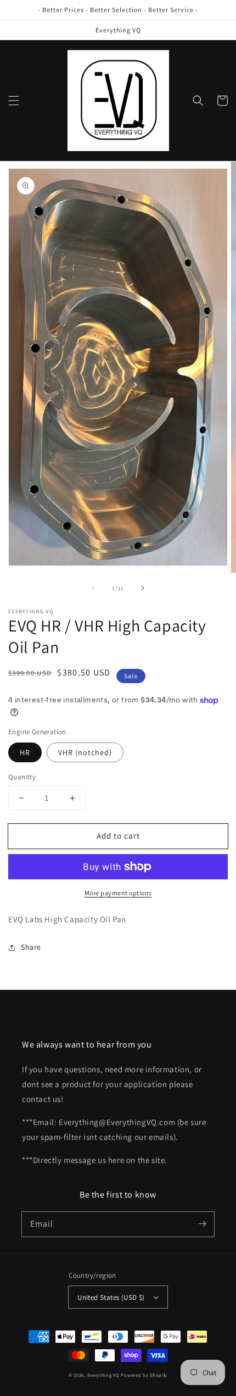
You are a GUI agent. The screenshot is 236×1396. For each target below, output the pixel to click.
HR (25, 752)
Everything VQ (103, 1375)
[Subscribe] (202, 1224)
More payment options (118, 893)
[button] (14, 100)
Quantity (22, 777)
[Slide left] (93, 588)
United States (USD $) (110, 1297)
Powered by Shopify (144, 1375)
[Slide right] (143, 588)
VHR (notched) (85, 752)
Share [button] (31, 947)
